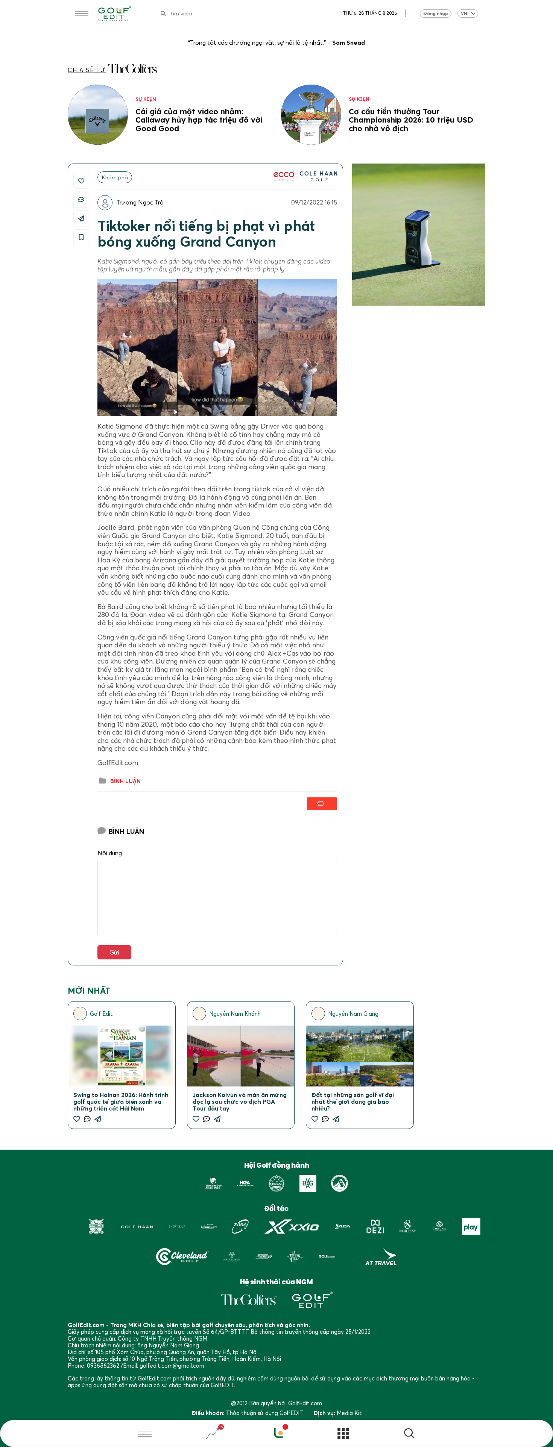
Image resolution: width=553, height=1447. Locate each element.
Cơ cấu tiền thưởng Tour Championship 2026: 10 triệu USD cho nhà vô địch (411, 120)
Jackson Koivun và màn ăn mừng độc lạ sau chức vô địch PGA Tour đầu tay (240, 1101)
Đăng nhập (435, 13)
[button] (409, 1434)
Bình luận (125, 781)
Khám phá (115, 177)
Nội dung (109, 853)
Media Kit (349, 1412)
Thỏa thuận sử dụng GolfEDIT (264, 1412)
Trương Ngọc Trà (140, 202)
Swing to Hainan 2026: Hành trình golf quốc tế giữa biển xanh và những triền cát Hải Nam (121, 1101)
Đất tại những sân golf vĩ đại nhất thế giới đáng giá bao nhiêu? (352, 1101)
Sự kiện (145, 99)
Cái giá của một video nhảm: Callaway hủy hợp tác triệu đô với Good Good (198, 120)
